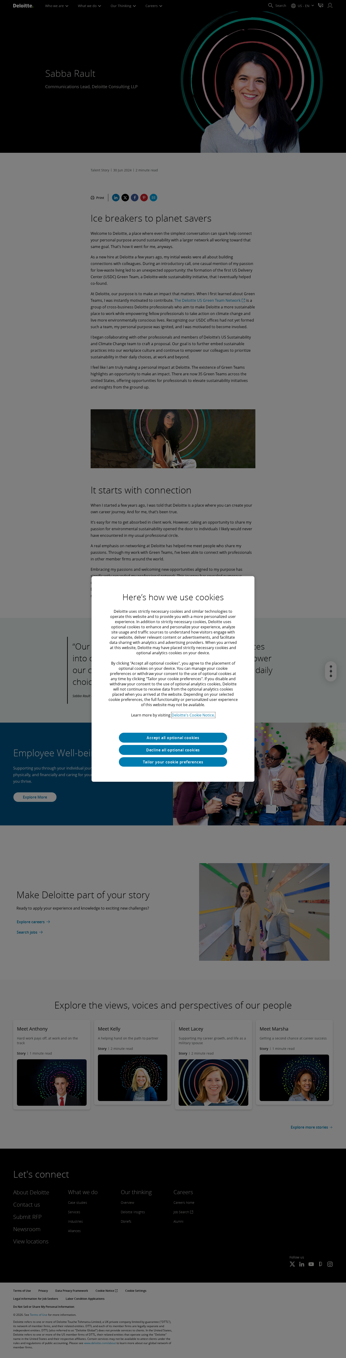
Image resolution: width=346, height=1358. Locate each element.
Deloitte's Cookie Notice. (193, 715)
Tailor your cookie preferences (173, 762)
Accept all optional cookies (173, 737)
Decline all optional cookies (173, 750)
